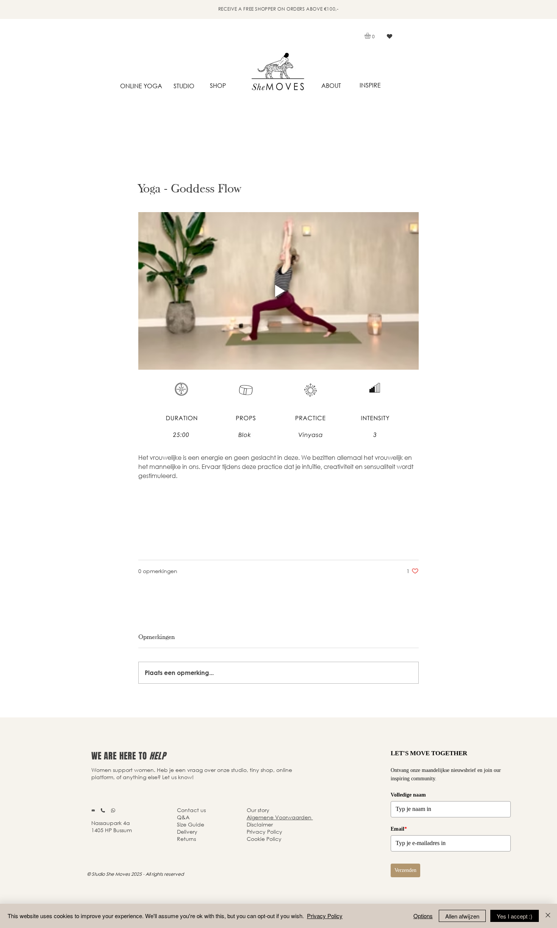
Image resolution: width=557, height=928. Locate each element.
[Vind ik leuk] (389, 36)
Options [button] (423, 916)
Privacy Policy (325, 916)
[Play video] (278, 291)
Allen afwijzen (462, 916)
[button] (371, 36)
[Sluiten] (547, 916)
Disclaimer (260, 824)
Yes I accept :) (514, 916)
